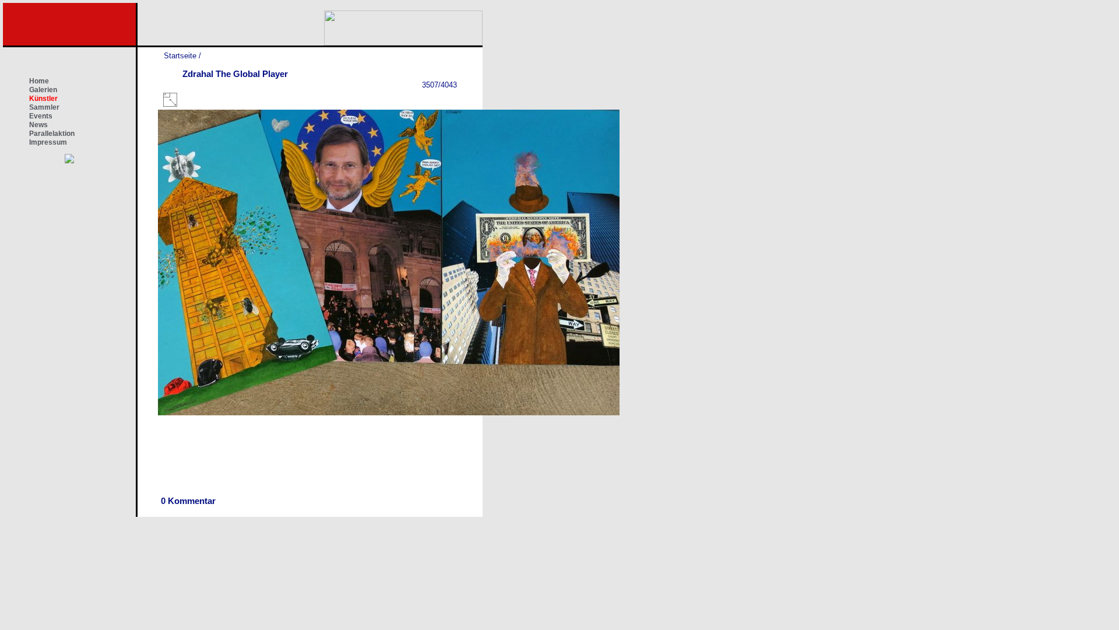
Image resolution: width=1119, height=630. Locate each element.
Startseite (180, 55)
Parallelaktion (52, 134)
